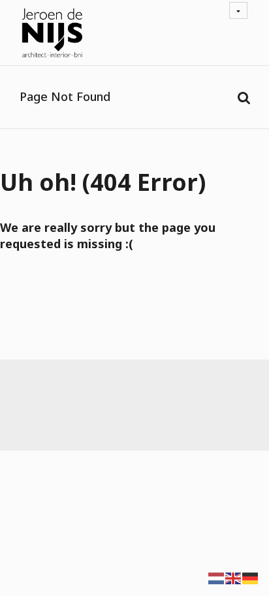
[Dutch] (216, 577)
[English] (233, 577)
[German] (250, 577)
